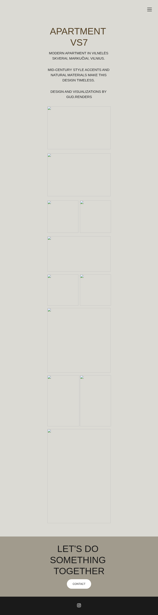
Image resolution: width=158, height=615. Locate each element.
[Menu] (149, 9)
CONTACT (79, 583)
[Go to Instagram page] (79, 605)
